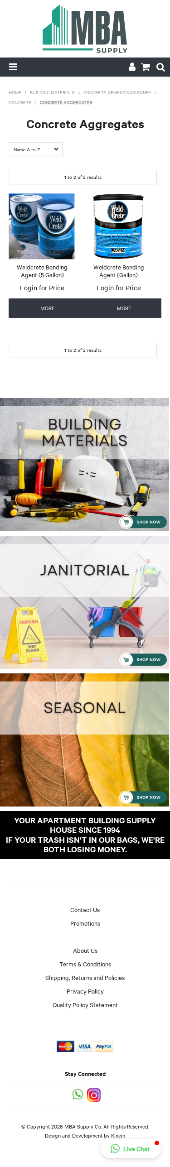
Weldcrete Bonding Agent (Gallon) (118, 271)
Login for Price (42, 287)
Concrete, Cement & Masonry (117, 92)
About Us (85, 950)
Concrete (20, 102)
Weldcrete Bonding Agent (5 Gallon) (42, 271)
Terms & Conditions (85, 964)
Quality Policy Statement (85, 1004)
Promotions (85, 923)
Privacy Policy (85, 991)
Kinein (118, 1135)
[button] (131, 1148)
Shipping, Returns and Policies (85, 977)
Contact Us (85, 909)
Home (15, 92)
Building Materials (52, 92)
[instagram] (94, 1094)
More (47, 308)
